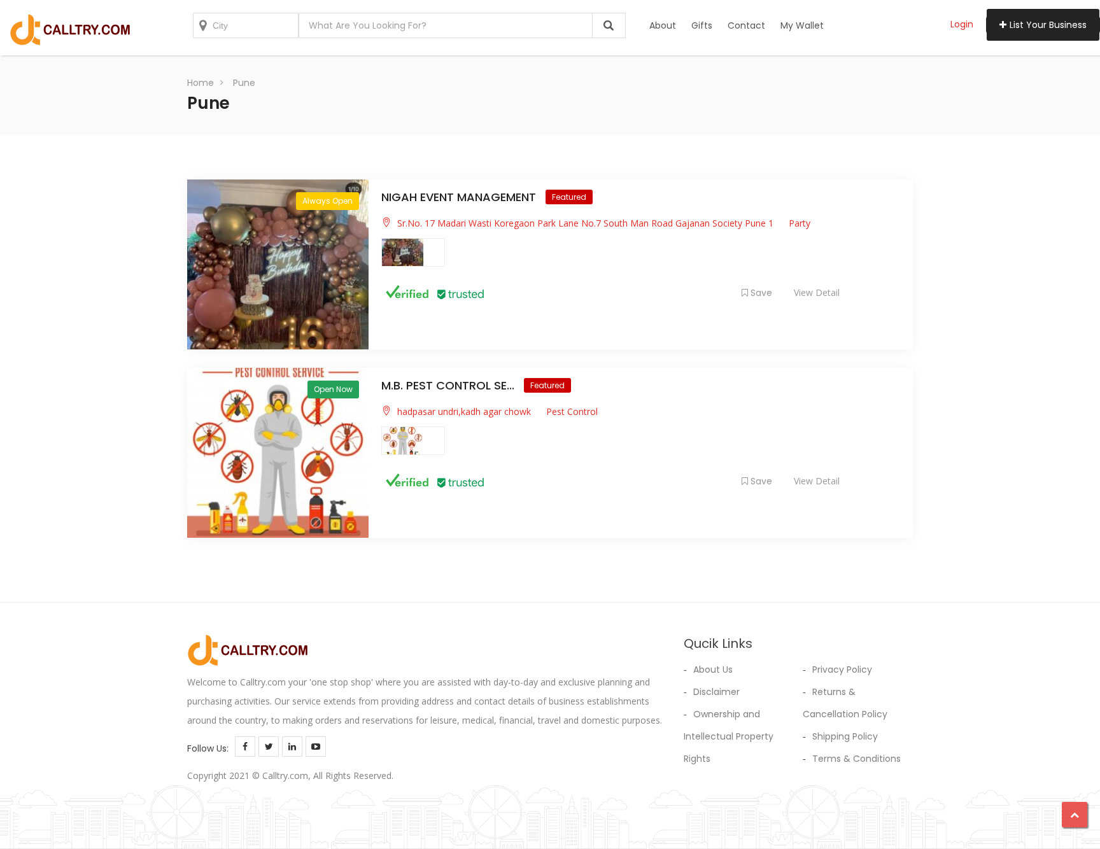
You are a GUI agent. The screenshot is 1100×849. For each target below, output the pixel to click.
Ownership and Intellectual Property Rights (728, 736)
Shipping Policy (845, 736)
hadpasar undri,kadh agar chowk (464, 411)
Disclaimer (716, 691)
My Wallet (802, 25)
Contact (746, 25)
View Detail (817, 292)
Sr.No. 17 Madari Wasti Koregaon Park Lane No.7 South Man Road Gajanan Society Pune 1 (585, 223)
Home (200, 82)
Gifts (701, 25)
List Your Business (1048, 24)
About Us (713, 669)
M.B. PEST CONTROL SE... (449, 385)
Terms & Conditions (856, 758)
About (662, 25)
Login (961, 24)
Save (761, 292)
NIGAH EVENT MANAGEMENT (460, 197)
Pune (244, 82)
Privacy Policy (842, 669)
